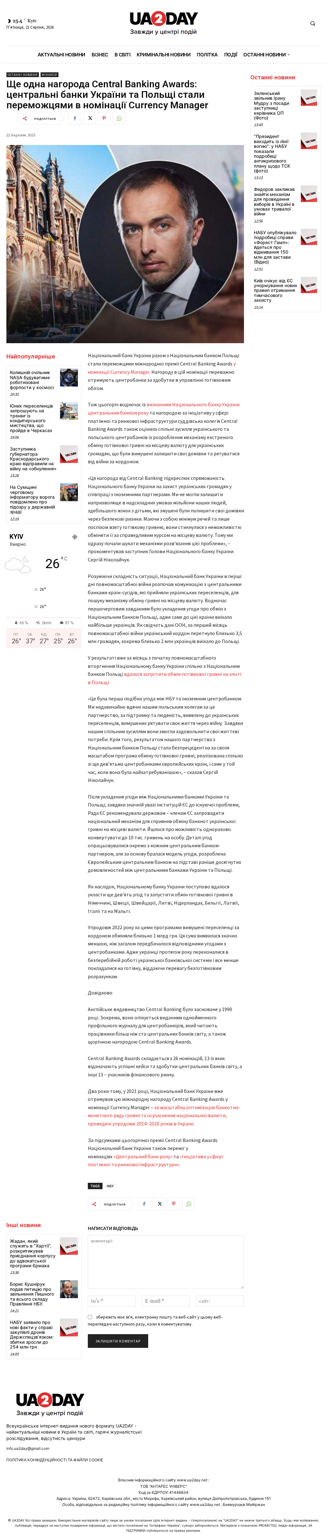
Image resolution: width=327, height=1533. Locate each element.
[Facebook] (74, 118)
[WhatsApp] (118, 118)
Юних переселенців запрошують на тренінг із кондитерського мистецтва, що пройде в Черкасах (31, 418)
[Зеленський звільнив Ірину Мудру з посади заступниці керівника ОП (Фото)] (309, 98)
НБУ (109, 1185)
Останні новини (23, 75)
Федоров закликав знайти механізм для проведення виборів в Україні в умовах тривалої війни (274, 201)
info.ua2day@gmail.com (27, 1448)
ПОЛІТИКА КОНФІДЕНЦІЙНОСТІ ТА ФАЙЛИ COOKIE (54, 1459)
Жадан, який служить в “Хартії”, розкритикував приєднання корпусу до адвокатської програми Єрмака (33, 1253)
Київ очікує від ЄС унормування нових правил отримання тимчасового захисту (275, 290)
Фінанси (49, 75)
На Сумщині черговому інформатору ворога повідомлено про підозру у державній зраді (32, 499)
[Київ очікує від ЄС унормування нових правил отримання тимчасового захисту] (309, 285)
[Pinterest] (104, 118)
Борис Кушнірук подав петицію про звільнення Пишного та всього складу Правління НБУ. (32, 1293)
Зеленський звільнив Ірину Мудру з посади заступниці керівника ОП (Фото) (271, 105)
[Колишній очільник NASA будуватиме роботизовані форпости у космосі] (69, 377)
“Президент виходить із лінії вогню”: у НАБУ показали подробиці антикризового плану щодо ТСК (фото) (272, 153)
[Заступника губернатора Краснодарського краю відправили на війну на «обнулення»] (69, 454)
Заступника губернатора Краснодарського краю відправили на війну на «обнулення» (33, 458)
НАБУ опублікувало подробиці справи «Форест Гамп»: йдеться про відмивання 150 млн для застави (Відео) (275, 247)
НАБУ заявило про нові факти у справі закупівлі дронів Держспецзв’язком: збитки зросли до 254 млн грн (32, 1334)
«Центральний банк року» (142, 1156)
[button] (313, 23)
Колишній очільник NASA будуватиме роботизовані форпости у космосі (32, 380)
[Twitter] (89, 118)
